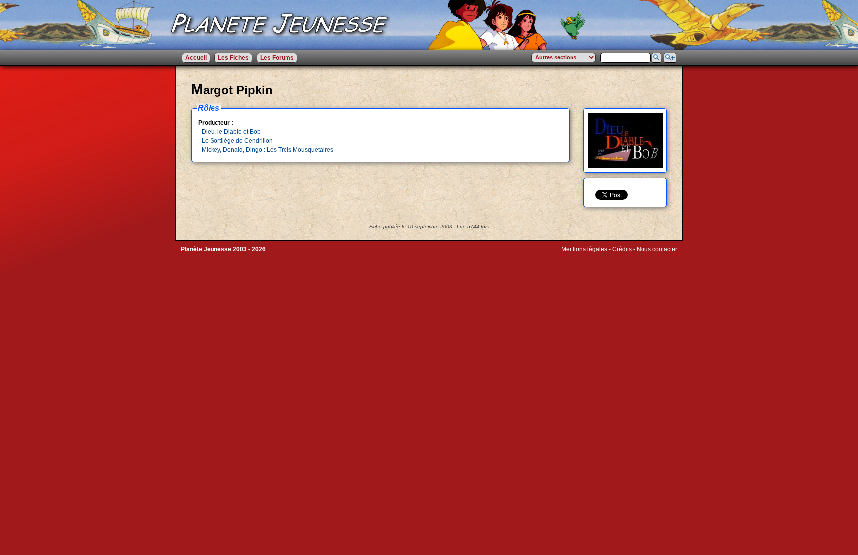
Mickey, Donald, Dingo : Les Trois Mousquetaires (267, 149)
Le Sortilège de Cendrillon (237, 140)
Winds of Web (579, 256)
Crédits (622, 249)
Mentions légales (584, 249)
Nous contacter (657, 249)
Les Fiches (233, 57)
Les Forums (277, 57)
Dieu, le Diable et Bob (231, 131)
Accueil (196, 57)
